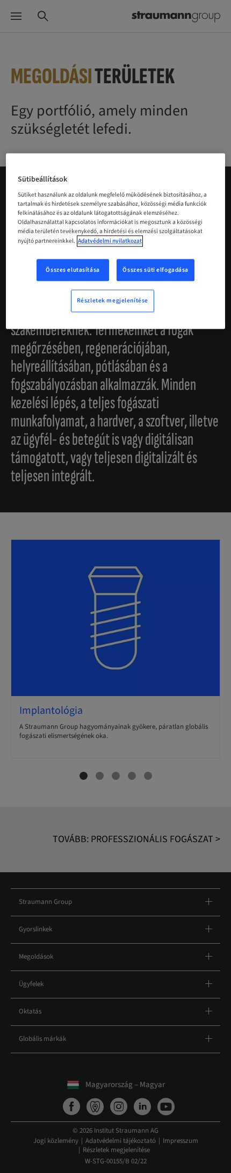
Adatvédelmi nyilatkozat (110, 240)
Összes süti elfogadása (155, 269)
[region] (116, 241)
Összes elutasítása (72, 269)
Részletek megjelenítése (112, 301)
